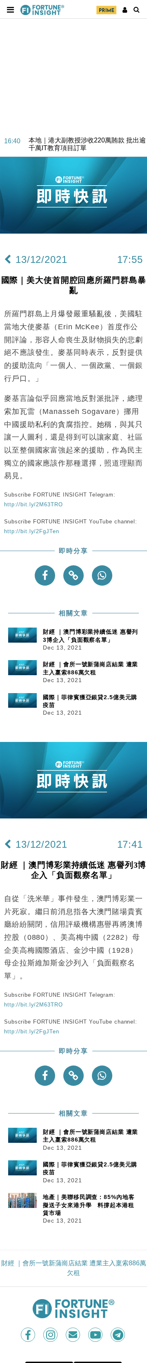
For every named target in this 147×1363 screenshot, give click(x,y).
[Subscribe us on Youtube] (96, 1335)
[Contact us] (74, 1335)
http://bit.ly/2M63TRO (33, 504)
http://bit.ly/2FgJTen (31, 531)
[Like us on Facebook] (29, 1335)
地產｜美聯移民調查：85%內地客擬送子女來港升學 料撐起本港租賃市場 (88, 1205)
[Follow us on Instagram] (51, 1335)
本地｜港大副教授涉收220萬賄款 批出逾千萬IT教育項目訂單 (87, 139)
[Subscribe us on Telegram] (119, 1335)
